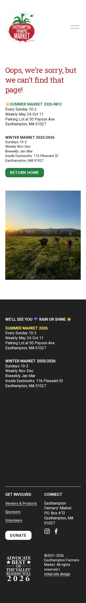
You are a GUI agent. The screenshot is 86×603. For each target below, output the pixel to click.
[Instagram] (47, 531)
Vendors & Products (21, 503)
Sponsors (13, 512)
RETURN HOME (24, 172)
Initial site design (57, 574)
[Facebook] (56, 531)
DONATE (18, 535)
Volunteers (13, 520)
